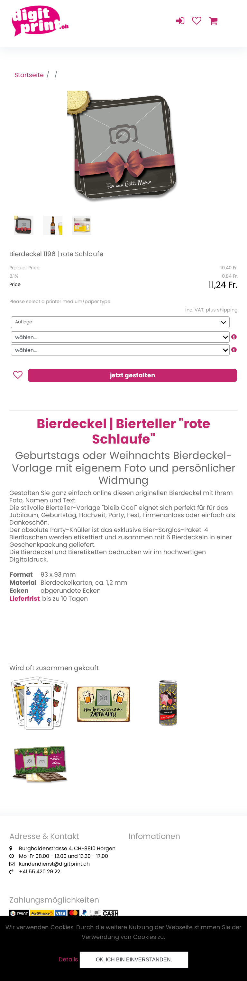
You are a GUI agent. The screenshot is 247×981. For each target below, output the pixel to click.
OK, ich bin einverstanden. (134, 959)
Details (68, 959)
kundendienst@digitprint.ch (54, 864)
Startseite (29, 75)
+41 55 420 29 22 (39, 871)
